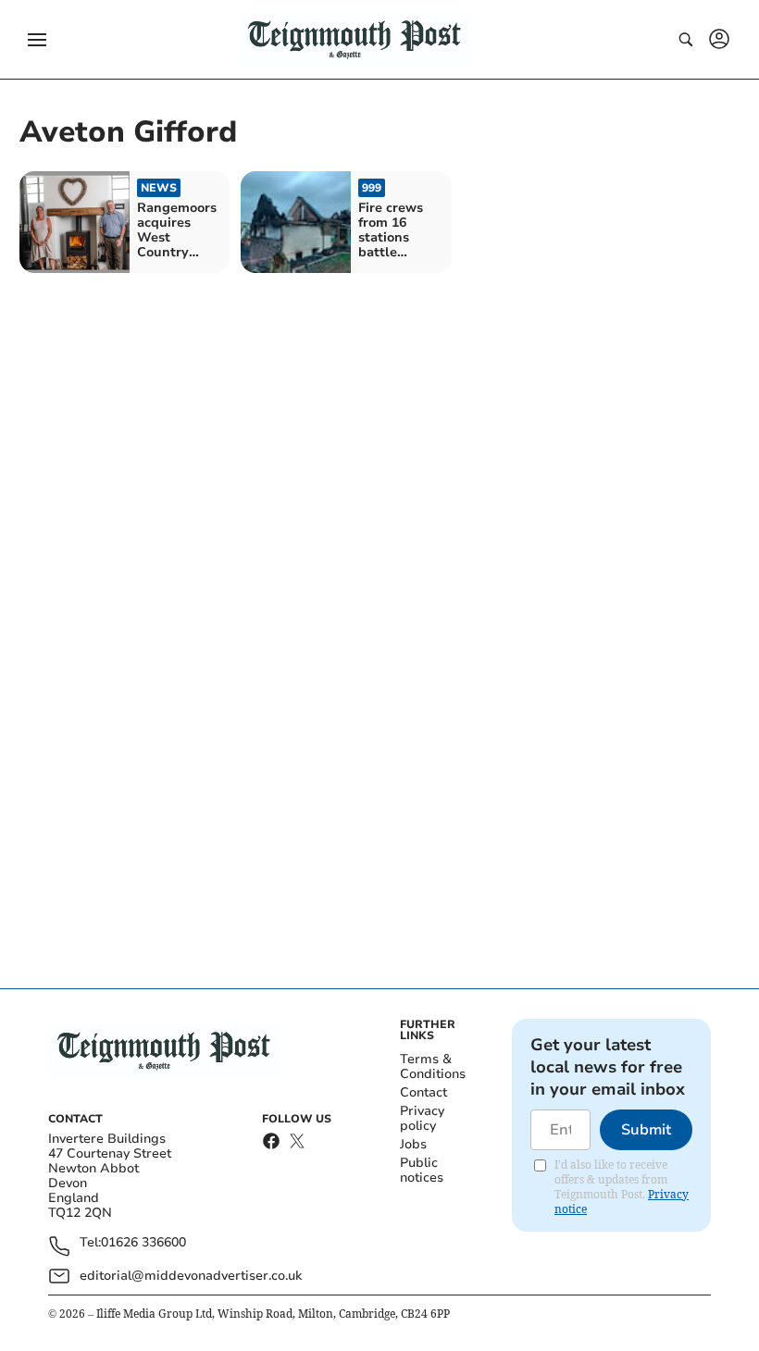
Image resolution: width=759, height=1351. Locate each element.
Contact (423, 1092)
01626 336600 (143, 1243)
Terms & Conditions (433, 1066)
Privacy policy (422, 1118)
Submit (646, 1130)
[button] (37, 40)
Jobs (413, 1144)
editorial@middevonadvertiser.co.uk (191, 1275)
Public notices (421, 1170)
